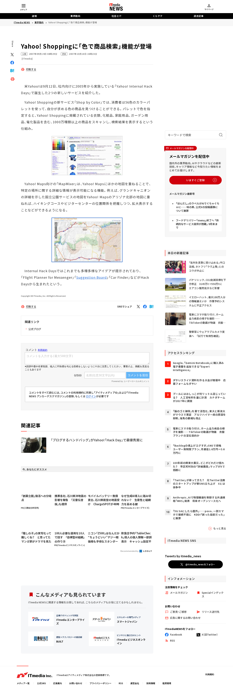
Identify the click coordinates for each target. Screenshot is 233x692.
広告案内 (57, 683)
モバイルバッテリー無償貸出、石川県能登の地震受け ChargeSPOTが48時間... (104, 500)
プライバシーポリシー (100, 683)
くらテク (158, 16)
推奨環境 (166, 683)
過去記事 (199, 16)
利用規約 (209, 674)
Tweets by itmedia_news (183, 556)
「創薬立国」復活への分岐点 (36, 498)
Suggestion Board (91, 277)
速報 (34, 16)
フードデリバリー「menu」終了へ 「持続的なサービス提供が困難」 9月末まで (197, 223)
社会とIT (117, 16)
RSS (121, 683)
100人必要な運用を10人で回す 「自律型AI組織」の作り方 (70, 537)
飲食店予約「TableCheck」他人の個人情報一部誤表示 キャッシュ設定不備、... (136, 537)
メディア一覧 (23, 683)
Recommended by (130, 550)
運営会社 (134, 683)
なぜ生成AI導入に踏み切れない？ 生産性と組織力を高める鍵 (136, 500)
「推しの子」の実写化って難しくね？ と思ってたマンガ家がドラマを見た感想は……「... (36, 537)
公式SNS (41, 683)
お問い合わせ (75, 683)
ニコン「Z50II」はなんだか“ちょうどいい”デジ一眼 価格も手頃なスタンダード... (104, 537)
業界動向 (75, 16)
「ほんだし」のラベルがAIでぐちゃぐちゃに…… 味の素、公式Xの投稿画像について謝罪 (197, 207)
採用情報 (150, 683)
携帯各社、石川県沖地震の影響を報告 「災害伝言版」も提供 (70, 500)
